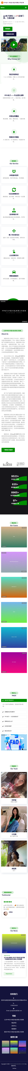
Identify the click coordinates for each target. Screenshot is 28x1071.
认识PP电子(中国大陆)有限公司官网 (14, 1019)
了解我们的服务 (8, 450)
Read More (9, 973)
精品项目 (14, 1023)
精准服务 (7, 29)
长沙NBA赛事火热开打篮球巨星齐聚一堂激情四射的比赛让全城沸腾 (14, 958)
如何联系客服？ (8, 726)
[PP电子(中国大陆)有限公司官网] (14, 2)
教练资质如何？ (8, 730)
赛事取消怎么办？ (8, 721)
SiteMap (14, 1068)
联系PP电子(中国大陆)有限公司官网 (14, 1032)
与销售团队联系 (10, 34)
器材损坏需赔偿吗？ (9, 700)
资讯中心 (14, 1026)
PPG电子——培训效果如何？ (11, 716)
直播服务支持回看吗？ (9, 711)
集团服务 (14, 1029)
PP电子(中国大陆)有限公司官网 (17, 1064)
